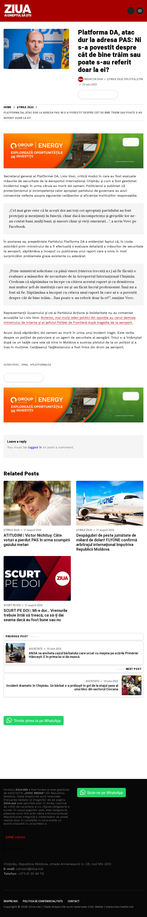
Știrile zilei (115, 79)
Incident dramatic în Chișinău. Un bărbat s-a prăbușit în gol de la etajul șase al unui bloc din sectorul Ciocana (62, 687)
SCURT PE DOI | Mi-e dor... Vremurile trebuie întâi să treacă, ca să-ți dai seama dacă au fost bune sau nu (35, 615)
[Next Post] (131, 685)
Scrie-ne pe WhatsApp (105, 792)
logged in (35, 447)
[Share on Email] (107, 94)
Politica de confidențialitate (43, 901)
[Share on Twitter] (89, 94)
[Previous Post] (15, 653)
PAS (25, 365)
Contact (74, 901)
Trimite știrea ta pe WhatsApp (37, 720)
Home (7, 107)
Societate (35, 649)
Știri (140, 79)
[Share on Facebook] (83, 94)
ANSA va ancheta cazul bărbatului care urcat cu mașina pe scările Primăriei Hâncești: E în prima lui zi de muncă (83, 655)
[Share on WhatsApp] (95, 94)
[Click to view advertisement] (73, 151)
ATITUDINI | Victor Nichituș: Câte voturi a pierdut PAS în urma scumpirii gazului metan (37, 540)
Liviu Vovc (12, 365)
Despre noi (11, 901)
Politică (130, 79)
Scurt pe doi (12, 605)
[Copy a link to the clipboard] (113, 94)
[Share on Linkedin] (101, 94)
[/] (130, 10)
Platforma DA (41, 365)
